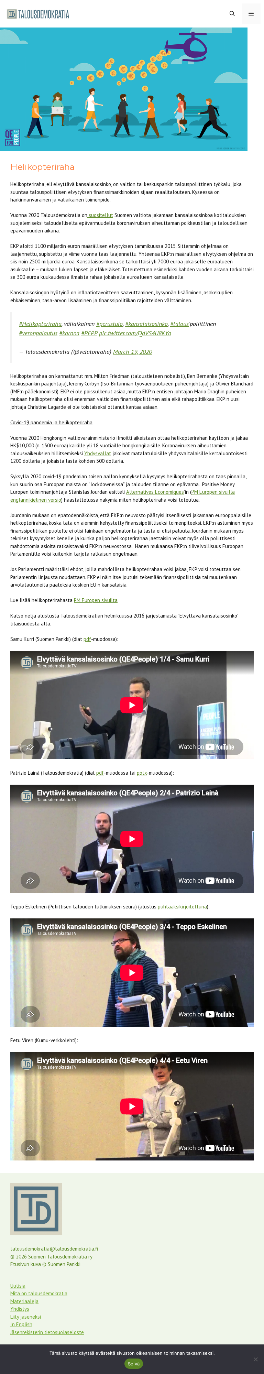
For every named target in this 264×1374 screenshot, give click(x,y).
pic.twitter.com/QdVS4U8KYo (135, 333)
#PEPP (89, 333)
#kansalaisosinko (146, 324)
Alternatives (140, 492)
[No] (255, 1359)
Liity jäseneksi (25, 1316)
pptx (142, 773)
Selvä (134, 1363)
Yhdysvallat (97, 453)
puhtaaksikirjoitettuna (182, 906)
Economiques (169, 492)
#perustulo (109, 324)
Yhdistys (19, 1309)
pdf (87, 639)
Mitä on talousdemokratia (38, 1293)
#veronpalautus (38, 333)
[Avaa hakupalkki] (232, 13)
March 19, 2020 (132, 352)
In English (21, 1324)
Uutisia (17, 1286)
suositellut (100, 215)
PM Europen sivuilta (96, 600)
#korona (69, 333)
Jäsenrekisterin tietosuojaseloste (47, 1332)
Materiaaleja (24, 1301)
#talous (179, 324)
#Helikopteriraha (40, 324)
